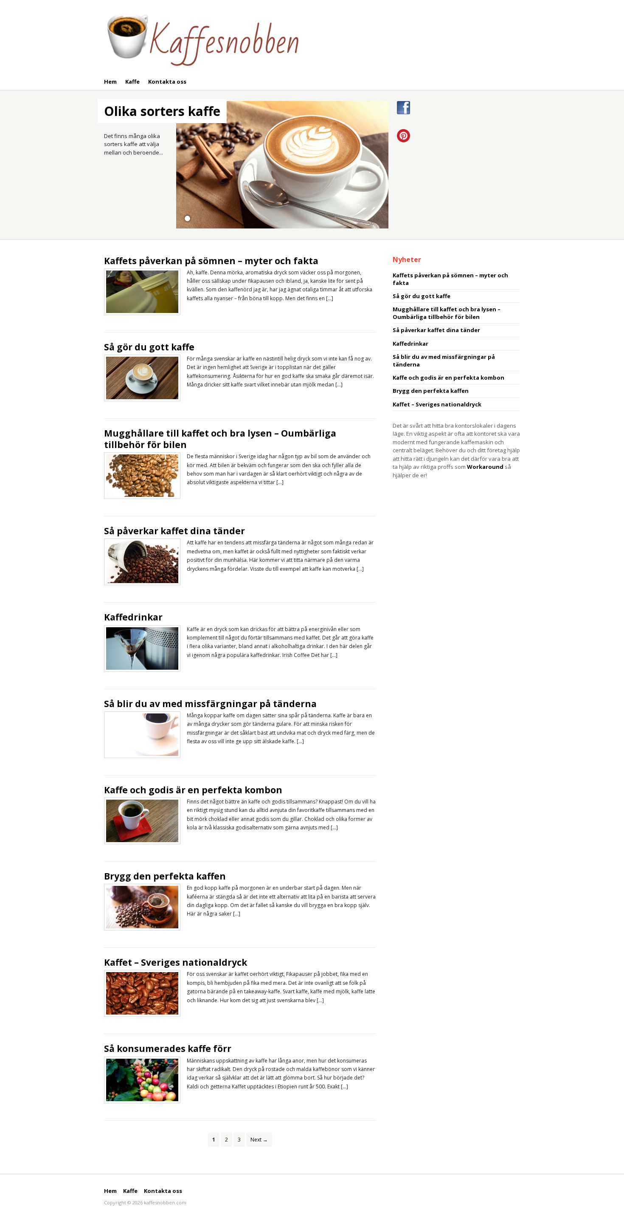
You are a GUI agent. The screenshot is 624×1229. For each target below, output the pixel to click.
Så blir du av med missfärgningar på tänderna (210, 704)
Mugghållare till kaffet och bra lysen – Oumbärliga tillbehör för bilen (220, 439)
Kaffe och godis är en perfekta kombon (193, 790)
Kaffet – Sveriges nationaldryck (175, 962)
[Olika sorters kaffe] (282, 164)
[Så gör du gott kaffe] (142, 377)
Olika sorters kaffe (162, 111)
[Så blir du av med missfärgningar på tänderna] (142, 734)
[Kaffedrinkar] (142, 647)
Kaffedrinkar (133, 617)
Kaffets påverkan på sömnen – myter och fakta (211, 261)
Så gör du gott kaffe (149, 347)
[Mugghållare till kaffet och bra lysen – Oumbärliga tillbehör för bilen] (142, 475)
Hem (110, 81)
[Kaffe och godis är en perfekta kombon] (142, 820)
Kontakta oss (167, 81)
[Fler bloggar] (202, 38)
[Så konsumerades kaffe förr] (142, 1079)
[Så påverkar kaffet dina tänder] (142, 561)
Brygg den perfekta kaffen (165, 876)
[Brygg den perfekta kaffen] (142, 906)
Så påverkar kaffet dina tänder (174, 531)
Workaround (485, 467)
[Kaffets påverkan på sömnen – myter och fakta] (142, 291)
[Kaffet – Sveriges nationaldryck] (142, 993)
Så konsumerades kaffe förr (167, 1048)
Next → (259, 1139)
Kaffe (132, 81)
